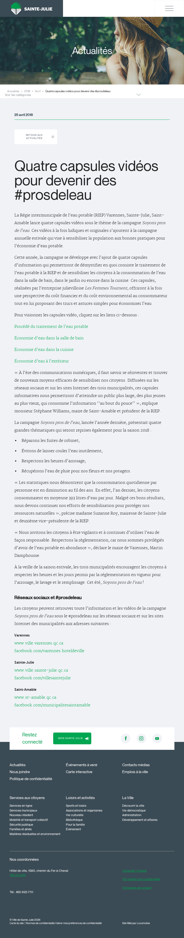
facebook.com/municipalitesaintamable (52, 705)
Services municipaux (23, 810)
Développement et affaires (139, 820)
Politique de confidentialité (31, 778)
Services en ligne (21, 805)
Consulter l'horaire (134, 870)
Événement (73, 829)
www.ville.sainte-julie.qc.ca (41, 670)
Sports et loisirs (76, 805)
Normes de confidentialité (40, 923)
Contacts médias (136, 765)
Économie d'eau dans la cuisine (44, 349)
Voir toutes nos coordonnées (141, 879)
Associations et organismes (84, 810)
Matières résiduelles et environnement (35, 834)
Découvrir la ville (133, 805)
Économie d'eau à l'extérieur (41, 361)
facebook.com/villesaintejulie (42, 678)
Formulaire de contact (136, 888)
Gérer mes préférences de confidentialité (79, 923)
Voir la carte (17, 875)
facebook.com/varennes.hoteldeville (49, 651)
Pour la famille (75, 824)
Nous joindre (20, 772)
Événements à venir (82, 765)
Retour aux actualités (34, 137)
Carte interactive (79, 772)
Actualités (18, 765)
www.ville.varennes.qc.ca (38, 643)
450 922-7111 (24, 892)
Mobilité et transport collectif (29, 820)
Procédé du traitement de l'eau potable (51, 326)
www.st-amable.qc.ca (35, 697)
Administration (131, 815)
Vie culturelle (74, 815)
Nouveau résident (21, 815)
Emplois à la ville (135, 772)
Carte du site (17, 923)
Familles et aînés (21, 829)
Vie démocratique (134, 810)
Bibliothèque (74, 820)
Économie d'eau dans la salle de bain (49, 338)
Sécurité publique (21, 824)
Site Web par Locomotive (136, 923)
